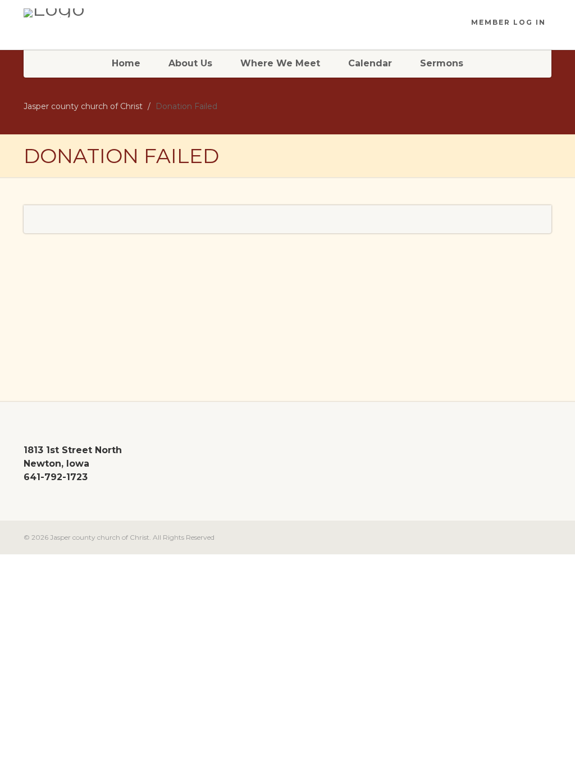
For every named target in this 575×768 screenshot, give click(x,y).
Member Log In (508, 22)
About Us (190, 63)
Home (126, 63)
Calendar (370, 63)
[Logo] (106, 12)
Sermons (441, 63)
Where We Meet (280, 63)
